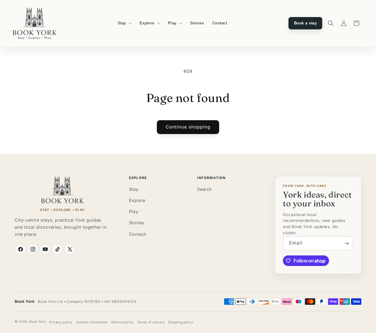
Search (204, 189)
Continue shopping (188, 127)
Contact (137, 234)
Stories (136, 222)
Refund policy (122, 322)
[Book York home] (62, 189)
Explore (137, 200)
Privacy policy (60, 322)
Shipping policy (180, 322)
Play (133, 211)
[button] (124, 23)
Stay (133, 189)
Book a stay (305, 23)
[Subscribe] (346, 243)
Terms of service (151, 322)
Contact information (92, 322)
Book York (37, 322)
